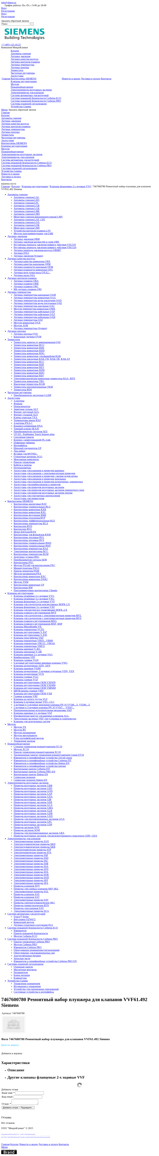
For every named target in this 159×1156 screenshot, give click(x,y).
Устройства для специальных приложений (36, 989)
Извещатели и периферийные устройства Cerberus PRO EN (45, 961)
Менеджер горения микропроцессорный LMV (38, 216)
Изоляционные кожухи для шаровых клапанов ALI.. (41, 716)
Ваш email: (7, 1096)
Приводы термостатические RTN (31, 905)
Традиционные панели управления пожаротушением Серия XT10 (49, 755)
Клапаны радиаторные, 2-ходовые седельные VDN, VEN (44, 671)
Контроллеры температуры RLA (31, 523)
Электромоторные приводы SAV (31, 900)
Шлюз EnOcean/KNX (25, 532)
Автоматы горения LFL (26, 203)
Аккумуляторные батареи (27, 955)
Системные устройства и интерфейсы (34, 992)
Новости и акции (71, 78)
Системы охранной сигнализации (29, 103)
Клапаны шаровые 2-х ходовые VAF (33, 713)
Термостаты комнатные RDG (29, 353)
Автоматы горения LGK (27, 208)
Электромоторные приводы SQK (31, 874)
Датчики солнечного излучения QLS (33, 925)
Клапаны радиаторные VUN (29, 674)
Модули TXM (21, 582)
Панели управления (24, 462)
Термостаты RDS (23, 389)
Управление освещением (27, 983)
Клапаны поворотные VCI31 (29, 629)
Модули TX (20, 727)
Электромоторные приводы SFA (31, 883)
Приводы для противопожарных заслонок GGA (39, 819)
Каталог (15, 50)
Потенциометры (22, 467)
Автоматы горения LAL (26, 197)
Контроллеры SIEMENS (23, 78)
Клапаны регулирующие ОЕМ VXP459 (34, 682)
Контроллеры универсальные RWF (32, 545)
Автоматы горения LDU (27, 200)
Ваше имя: (8, 1093)
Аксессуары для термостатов (29, 498)
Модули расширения (25, 732)
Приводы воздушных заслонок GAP (33, 794)
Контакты (106, 78)
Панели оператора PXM (26, 571)
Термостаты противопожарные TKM (33, 387)
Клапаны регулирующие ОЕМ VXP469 (34, 685)
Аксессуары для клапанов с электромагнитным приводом (44, 473)
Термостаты (17, 70)
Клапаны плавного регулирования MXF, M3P (38, 624)
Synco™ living (21, 916)
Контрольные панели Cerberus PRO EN (34, 771)
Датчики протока (20, 67)
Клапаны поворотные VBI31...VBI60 (33, 640)
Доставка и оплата (90, 78)
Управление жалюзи (24, 741)
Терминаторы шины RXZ (27, 420)
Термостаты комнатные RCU (29, 345)
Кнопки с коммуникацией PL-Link (32, 440)
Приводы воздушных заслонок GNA (33, 796)
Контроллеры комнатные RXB (30, 509)
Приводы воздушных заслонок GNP (33, 824)
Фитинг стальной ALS (26, 414)
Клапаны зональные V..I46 (28, 651)
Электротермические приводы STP (32, 849)
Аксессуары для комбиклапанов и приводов (37, 484)
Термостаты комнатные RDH (29, 370)
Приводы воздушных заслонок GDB (33, 813)
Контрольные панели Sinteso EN (31, 774)
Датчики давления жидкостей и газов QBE (36, 242)
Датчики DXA (21, 253)
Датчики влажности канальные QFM (33, 267)
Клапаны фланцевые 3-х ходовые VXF (34, 607)
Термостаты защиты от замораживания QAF (37, 342)
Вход (4, 8)
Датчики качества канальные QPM (32, 264)
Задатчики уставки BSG (26, 557)
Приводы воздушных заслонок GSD (33, 788)
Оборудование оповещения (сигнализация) (36, 950)
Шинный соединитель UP (27, 448)
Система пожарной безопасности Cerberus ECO (36, 98)
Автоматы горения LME (27, 211)
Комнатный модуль (24, 922)
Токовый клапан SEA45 (26, 428)
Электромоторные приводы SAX (31, 841)
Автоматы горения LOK (27, 225)
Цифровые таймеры (24, 442)
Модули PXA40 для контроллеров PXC (34, 565)
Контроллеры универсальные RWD (32, 543)
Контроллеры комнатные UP (29, 584)
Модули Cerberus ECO (25, 936)
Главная (6, 78)
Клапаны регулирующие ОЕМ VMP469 (35, 688)
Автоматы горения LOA (27, 222)
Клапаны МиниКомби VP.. (28, 626)
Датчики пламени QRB (26, 283)
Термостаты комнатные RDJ (29, 375)
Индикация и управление (27, 986)
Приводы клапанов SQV (27, 886)
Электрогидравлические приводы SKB (34, 847)
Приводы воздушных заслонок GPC (33, 821)
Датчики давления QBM (27, 239)
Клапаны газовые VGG (26, 677)
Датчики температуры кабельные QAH (34, 317)
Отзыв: (6, 1104)
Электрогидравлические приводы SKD (34, 844)
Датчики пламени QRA (26, 281)
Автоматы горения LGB (26, 205)
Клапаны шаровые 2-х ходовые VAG (33, 654)
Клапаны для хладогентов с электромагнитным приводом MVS (47, 618)
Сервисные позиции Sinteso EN (30, 780)
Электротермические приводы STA (32, 852)
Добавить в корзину (11, 1053)
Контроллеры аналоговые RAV (30, 504)
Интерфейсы (20, 445)
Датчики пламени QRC (26, 286)
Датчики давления (20, 56)
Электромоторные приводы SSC (31, 861)
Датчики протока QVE (26, 334)
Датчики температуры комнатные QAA (35, 297)
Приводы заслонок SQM (27, 830)
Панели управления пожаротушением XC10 (37, 752)
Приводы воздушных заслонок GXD (33, 816)
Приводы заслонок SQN (26, 827)
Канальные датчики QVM (27, 336)
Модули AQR (21, 325)
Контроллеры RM (23, 587)
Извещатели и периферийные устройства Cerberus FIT (42, 760)
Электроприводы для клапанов (27, 92)
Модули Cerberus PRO (25, 944)
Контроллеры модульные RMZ (30, 515)
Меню (4, 109)
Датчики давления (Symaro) (28, 255)
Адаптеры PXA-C (23, 423)
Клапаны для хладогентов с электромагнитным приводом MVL (48, 615)
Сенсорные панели (24, 437)
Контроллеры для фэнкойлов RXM (32, 534)
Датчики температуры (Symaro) (30, 328)
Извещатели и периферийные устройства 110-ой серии (43, 757)
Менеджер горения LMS (27, 228)
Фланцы (18, 403)
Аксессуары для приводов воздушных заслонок (39, 487)
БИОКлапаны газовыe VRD (28, 690)
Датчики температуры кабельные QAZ (34, 314)
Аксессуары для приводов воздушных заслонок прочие (43, 492)
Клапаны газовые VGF (26, 679)
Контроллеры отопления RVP (29, 518)
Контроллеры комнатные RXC (30, 576)
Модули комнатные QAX (27, 322)
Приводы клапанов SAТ (27, 897)
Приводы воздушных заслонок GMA (33, 808)
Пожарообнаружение (22, 87)
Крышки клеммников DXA (28, 426)
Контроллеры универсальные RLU (32, 506)
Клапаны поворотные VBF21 (29, 646)
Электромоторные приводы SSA (31, 866)
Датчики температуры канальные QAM (35, 295)
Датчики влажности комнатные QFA (33, 269)
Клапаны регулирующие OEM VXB (33, 693)
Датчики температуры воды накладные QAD (38, 300)
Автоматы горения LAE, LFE (29, 219)
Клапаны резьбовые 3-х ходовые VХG (34, 598)
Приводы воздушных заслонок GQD (33, 791)
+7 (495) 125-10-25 (11, 44)
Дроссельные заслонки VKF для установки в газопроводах (45, 718)
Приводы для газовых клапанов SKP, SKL (36, 888)
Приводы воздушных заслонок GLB (33, 810)
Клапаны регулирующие (24, 81)
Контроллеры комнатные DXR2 (31, 579)
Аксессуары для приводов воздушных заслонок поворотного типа (49, 490)
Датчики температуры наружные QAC (34, 306)
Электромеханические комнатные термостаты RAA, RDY (44, 378)
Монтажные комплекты (26, 459)
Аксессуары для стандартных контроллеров (37, 495)
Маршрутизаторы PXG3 (26, 568)
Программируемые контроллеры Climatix (35, 590)
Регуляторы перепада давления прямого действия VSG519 (45, 244)
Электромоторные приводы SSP (31, 855)
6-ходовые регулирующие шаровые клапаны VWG (41, 663)
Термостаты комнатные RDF (29, 364)
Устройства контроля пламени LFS (32, 230)
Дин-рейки (19, 451)
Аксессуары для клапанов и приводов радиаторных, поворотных (48, 481)
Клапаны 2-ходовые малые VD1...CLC (34, 702)
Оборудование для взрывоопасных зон (34, 953)
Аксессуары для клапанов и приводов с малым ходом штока (46, 476)
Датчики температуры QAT (28, 320)
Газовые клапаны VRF (26, 696)
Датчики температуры (22, 64)
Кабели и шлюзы (23, 465)
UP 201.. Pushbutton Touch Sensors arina (34, 434)
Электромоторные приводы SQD (31, 877)
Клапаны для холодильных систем (32, 721)
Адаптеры (19, 400)
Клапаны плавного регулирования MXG (35, 621)
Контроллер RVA (23, 529)
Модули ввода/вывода (25, 735)
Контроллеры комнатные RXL (30, 512)
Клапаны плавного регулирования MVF (35, 612)
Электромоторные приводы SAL (31, 891)
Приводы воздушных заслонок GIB (32, 799)
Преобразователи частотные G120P (32, 395)
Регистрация (8, 11)
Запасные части (22, 958)
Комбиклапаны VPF (24, 657)
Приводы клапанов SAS (26, 894)
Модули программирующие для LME (33, 233)
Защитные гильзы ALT (26, 409)
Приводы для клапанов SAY (29, 908)
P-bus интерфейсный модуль (29, 738)
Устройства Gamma (21, 106)
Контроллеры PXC (24, 562)
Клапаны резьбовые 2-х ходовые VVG (34, 596)
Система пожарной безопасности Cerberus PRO (36, 101)
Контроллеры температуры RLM (31, 554)
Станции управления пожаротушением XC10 (38, 746)
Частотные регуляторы (23, 73)
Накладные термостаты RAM (29, 384)
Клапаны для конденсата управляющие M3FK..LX (40, 610)
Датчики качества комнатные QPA (32, 261)
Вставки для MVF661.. (26, 453)
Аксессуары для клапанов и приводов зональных (40, 479)
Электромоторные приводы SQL (31, 872)
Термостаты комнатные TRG (29, 381)
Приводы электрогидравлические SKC (34, 902)
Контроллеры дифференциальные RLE (34, 520)
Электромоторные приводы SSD (31, 858)
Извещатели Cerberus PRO (28, 947)
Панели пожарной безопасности (31, 933)
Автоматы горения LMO (27, 214)
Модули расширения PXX (27, 573)
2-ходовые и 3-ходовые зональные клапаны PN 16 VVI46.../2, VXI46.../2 (52, 704)
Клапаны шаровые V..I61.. (27, 649)
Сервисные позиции (24, 777)
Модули (15, 84)
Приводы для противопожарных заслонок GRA (39, 833)
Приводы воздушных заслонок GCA (33, 805)
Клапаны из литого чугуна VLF (31, 699)
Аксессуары (17, 76)
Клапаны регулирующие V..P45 (30, 635)
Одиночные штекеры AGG (28, 456)
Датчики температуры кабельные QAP (34, 311)
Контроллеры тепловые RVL (29, 537)
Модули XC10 (21, 749)
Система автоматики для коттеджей (30, 95)
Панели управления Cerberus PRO (32, 941)
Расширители (21, 972)
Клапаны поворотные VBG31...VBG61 (34, 643)
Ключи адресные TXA (25, 417)
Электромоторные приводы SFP (31, 880)
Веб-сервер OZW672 (25, 919)
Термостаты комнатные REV (29, 367)
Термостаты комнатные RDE (29, 348)
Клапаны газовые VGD (26, 660)
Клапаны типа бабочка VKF (29, 637)
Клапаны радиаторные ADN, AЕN (32, 665)
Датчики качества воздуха (24, 59)
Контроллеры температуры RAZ (31, 548)
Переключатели (22, 406)
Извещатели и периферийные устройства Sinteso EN (41, 763)
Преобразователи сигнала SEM (30, 559)
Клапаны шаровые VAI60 (27, 668)
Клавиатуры (20, 978)
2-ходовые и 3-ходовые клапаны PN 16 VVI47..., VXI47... (44, 707)
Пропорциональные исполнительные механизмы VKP (43, 710)
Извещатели (20, 930)
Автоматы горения (21, 53)
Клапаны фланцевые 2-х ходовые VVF (70, 186)
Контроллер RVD (23, 526)
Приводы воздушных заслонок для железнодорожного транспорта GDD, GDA (55, 835)
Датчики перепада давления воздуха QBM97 (37, 250)
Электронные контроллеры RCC (31, 551)
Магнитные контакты (25, 969)
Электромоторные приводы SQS (31, 869)
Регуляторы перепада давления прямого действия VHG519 (45, 247)
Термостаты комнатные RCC (29, 361)
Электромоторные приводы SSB (31, 863)
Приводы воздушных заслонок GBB (33, 785)
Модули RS (20, 729)
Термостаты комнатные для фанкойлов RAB (37, 356)
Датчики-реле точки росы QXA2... (32, 272)
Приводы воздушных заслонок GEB (33, 802)
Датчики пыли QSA (24, 275)
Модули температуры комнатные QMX (34, 308)
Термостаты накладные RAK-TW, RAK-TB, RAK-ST (42, 359)
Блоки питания (22, 975)
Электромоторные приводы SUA (31, 911)
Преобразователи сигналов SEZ (31, 431)
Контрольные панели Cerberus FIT (32, 769)
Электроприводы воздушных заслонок (31, 89)
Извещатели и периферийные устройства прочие (40, 766)
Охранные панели (23, 966)
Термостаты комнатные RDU (29, 373)
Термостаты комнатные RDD (29, 350)
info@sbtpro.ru (8, 2)
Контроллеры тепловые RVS (29, 540)
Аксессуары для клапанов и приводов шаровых (39, 470)
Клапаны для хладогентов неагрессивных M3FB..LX (42, 604)
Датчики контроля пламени (25, 62)
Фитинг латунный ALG (26, 412)
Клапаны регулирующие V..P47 (30, 632)
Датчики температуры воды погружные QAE (38, 303)
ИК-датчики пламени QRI (27, 289)
